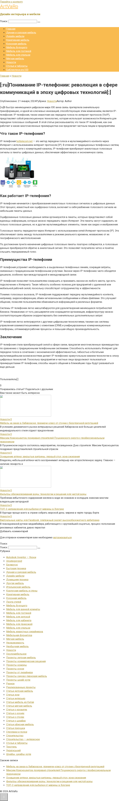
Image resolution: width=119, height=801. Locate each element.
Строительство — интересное (23, 739)
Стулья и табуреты (17, 66)
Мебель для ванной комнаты (23, 609)
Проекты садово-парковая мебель (26, 676)
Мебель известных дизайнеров (24, 631)
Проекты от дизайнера (19, 672)
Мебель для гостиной (18, 51)
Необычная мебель (17, 646)
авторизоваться (62, 537)
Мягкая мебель (15, 58)
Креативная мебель (17, 40)
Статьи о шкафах (16, 720)
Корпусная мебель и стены (21, 590)
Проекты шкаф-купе (18, 679)
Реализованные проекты (21, 687)
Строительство (14, 735)
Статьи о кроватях (16, 709)
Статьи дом (12, 694)
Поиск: (4, 21)
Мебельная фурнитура (19, 635)
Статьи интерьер (15, 698)
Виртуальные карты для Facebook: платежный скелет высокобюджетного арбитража (49, 520)
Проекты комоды (16, 665)
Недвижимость (15, 642)
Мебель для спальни (18, 54)
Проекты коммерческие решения (26, 661)
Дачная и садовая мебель (21, 32)
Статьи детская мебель (19, 691)
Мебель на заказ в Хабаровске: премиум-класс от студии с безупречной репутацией (49, 423)
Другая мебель (15, 583)
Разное (10, 683)
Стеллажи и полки (16, 731)
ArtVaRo (9, 6)
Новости (11, 62)
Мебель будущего (16, 47)
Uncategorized (14, 561)
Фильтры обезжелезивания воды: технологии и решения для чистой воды (43, 494)
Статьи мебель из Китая (20, 702)
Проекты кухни (15, 668)
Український (13, 750)
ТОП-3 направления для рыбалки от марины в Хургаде (32, 509)
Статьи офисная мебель (20, 724)
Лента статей (13, 601)
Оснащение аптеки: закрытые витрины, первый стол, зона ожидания (40, 456)
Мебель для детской (18, 616)
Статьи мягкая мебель (19, 705)
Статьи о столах (15, 717)
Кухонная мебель (16, 43)
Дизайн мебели (15, 36)
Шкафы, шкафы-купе (18, 754)
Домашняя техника (17, 579)
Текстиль (11, 746)
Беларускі (12, 564)
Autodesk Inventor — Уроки (21, 557)
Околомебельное (16, 653)
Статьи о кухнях (15, 713)
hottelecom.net (24, 141)
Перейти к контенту (11, 1)
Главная (10, 28)
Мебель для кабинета (18, 620)
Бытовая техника (16, 568)
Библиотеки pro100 (17, 69)
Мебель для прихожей (19, 624)
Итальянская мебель (18, 587)
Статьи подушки (15, 728)
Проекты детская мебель (21, 657)
